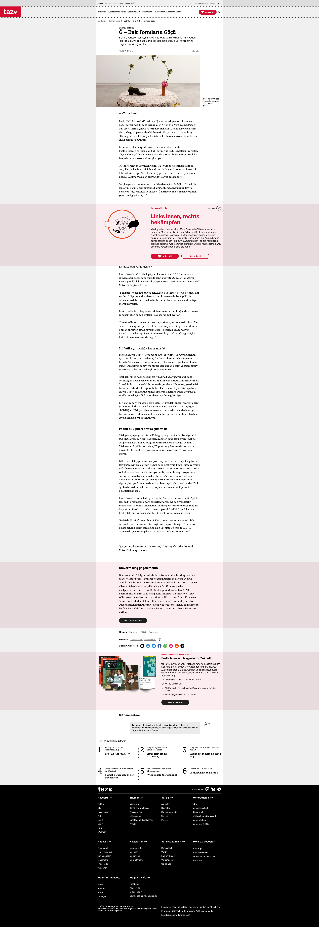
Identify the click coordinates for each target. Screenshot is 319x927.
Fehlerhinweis (150, 640)
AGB (198, 911)
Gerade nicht (210, 208)
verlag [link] (100, 3)
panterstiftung (199, 820)
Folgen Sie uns (198, 789)
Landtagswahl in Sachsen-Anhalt (142, 822)
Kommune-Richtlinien (199, 907)
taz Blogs (197, 848)
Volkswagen (135, 816)
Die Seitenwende (169, 812)
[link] (102, 12)
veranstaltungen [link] (111, 3)
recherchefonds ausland (204, 816)
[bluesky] (213, 790)
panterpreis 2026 (201, 824)
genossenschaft (200, 808)
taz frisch (134, 852)
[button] (220, 12)
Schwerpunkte (114, 21)
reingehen (102, 868)
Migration (134, 804)
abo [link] (191, 3)
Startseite (102, 21)
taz (105, 789)
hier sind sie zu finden (148, 730)
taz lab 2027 (167, 864)
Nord (100, 828)
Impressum (189, 911)
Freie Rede (103, 864)
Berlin (100, 824)
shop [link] (121, 3)
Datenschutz (178, 911)
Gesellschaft (103, 812)
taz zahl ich (198, 812)
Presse (164, 820)
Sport (100, 820)
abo (195, 804)
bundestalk (103, 848)
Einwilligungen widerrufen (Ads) (176, 915)
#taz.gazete (134, 632)
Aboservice (135, 888)
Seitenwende (207, 911)
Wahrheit (102, 832)
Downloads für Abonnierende (143, 896)
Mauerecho (103, 860)
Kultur (100, 816)
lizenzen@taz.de (116, 911)
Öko (100, 808)
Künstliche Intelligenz (139, 808)
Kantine (101, 888)
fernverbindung (105, 852)
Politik (101, 804)
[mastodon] (207, 790)
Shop (100, 892)
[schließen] (218, 208)
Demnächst (166, 848)
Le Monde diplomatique (204, 856)
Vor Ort (164, 852)
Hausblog (165, 808)
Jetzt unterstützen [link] (133, 620)
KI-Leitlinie (215, 907)
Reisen (101, 884)
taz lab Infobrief (137, 860)
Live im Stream (168, 856)
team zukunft (136, 848)
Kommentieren (136, 640)
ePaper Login (136, 892)
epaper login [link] (214, 3)
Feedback (134, 884)
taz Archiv (197, 860)
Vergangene (167, 860)
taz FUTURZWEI (200, 852)
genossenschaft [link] (201, 3)
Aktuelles (165, 804)
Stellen (164, 816)
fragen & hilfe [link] (130, 3)
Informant (166, 911)
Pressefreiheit (136, 812)
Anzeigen (102, 896)
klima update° (104, 856)
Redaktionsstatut (180, 907)
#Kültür (144, 632)
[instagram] (219, 790)
